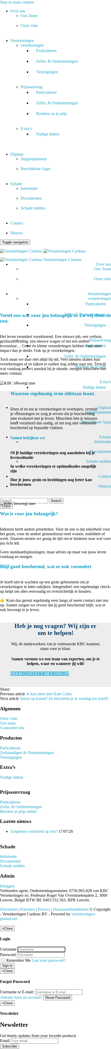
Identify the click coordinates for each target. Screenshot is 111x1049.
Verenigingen (47, 72)
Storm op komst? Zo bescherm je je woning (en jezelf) (64, 698)
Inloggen (7, 886)
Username (8, 949)
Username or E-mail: (17, 992)
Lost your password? (48, 960)
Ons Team (29, 15)
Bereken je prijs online (18, 811)
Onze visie (29, 25)
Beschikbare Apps (35, 169)
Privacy (44, 909)
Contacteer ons (12, 728)
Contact (16, 223)
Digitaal (16, 154)
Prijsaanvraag (32, 87)
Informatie (29, 188)
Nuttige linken (47, 134)
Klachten (27, 909)
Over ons (17, 11)
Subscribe (9, 1046)
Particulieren (46, 50)
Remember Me (18, 960)
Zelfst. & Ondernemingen (57, 61)
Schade (16, 184)
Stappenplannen (34, 159)
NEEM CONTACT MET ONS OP (39, 673)
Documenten (31, 198)
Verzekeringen (22, 40)
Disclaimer (9, 909)
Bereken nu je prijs (51, 113)
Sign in (7, 965)
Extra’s (26, 128)
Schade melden (33, 208)
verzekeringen (32, 45)
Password (8, 954)
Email (5, 1040)
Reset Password (57, 998)
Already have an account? (21, 997)
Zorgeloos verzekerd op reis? (34, 831)
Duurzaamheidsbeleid (71, 909)
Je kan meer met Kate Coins (49, 694)
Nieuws (16, 233)
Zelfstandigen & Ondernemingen (27, 752)
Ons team (7, 723)
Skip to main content (17, 2)
